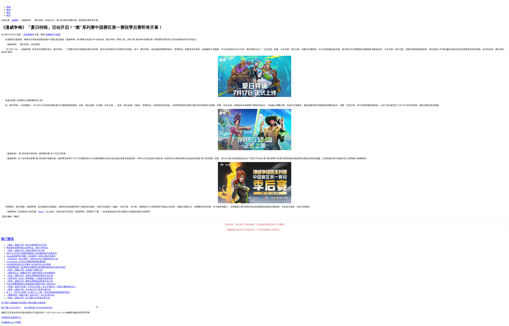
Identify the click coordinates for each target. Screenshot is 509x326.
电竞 (8, 15)
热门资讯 (7, 239)
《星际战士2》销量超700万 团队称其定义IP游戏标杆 (30, 273)
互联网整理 (28, 34)
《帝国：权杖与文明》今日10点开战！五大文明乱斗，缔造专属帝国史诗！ (41, 287)
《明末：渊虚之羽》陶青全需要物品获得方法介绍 (29, 281)
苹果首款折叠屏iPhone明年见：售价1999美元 (27, 248)
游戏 (8, 7)
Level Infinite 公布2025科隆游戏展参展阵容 (26, 261)
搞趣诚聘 (14, 303)
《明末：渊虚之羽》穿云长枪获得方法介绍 (26, 245)
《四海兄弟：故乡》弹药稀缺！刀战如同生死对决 (29, 278)
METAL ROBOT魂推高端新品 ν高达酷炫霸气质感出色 (31, 253)
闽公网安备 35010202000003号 (38, 308)
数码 (8, 10)
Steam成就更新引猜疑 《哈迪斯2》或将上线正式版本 (31, 256)
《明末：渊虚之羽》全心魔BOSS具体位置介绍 (28, 298)
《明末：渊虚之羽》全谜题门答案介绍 (24, 270)
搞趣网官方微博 (53, 34)
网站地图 (32, 303)
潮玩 (8, 12)
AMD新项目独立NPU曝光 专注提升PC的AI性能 (28, 264)
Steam (40, 211)
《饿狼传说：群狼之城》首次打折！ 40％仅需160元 (30, 295)
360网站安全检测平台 (11, 317)
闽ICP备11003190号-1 (11, 308)
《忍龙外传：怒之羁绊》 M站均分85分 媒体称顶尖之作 (32, 259)
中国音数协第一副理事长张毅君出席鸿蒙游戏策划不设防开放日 (36, 267)
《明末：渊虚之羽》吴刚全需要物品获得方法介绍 (29, 275)
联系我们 (23, 303)
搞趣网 (15, 20)
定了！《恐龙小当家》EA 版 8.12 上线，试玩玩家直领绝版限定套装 (38, 292)
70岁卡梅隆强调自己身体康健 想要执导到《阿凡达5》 (31, 284)
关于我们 (5, 303)
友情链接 (41, 303)
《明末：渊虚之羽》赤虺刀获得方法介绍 (25, 250)
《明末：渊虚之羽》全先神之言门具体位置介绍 (28, 289)
